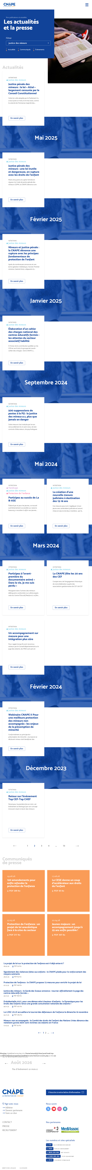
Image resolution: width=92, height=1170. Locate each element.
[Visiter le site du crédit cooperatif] (52, 1129)
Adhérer (9, 1107)
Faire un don (11, 1113)
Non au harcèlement (58, 1149)
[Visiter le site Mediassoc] (70, 1130)
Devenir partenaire (13, 1110)
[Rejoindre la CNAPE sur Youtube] (54, 1109)
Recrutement (9, 1130)
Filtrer (9, 38)
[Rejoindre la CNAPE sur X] (48, 1109)
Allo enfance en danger (59, 1145)
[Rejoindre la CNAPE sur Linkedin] (65, 1109)
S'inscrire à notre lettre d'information (64, 1092)
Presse (5, 1126)
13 (64, 846)
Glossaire (23, 1168)
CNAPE (9, 5)
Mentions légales (9, 1168)
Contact (7, 1122)
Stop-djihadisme (61, 1156)
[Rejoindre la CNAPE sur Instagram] (59, 1109)
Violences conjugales (59, 1160)
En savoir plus (16, 118)
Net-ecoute (58, 1152)
